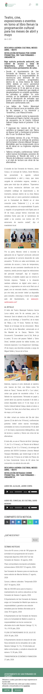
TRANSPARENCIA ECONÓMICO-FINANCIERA (20, 656)
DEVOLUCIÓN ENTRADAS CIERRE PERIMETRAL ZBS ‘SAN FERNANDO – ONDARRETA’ (20, 475)
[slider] (34, 491)
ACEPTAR (6, 690)
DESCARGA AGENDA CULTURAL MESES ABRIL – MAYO (20, 49)
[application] (21, 491)
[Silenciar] (29, 492)
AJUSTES (27, 686)
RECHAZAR (18, 690)
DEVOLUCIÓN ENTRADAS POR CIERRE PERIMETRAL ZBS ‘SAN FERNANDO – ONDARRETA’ (20, 55)
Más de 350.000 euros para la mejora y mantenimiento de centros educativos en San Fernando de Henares (20, 592)
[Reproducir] (7, 492)
